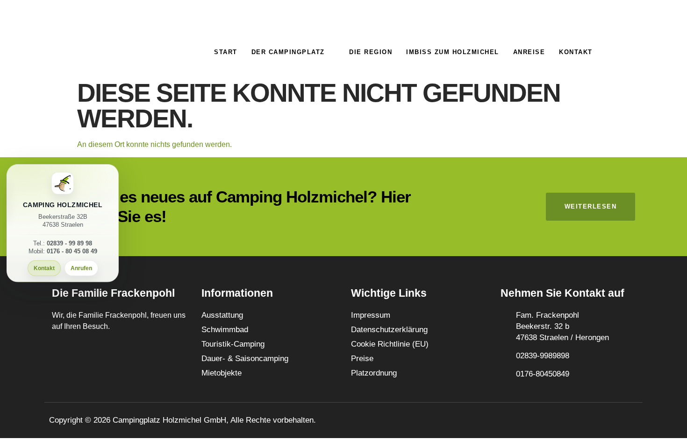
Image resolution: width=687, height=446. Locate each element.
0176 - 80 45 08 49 (72, 251)
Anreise (529, 52)
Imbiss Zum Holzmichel (452, 52)
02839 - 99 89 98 (69, 243)
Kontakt (44, 268)
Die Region (370, 52)
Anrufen (81, 268)
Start (225, 52)
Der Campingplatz (288, 52)
